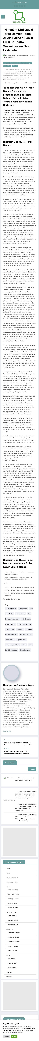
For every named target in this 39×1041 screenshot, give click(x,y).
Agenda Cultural (9, 63)
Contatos (9, 976)
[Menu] (3, 17)
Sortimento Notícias (13, 937)
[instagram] (22, 6)
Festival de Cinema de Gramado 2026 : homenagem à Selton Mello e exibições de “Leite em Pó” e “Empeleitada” (25, 807)
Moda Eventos (12, 958)
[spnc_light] (36, 17)
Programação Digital (12, 882)
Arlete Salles (16, 69)
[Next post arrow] (34, 752)
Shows (8, 868)
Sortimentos (9, 929)
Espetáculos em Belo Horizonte (10, 75)
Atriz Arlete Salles (24, 69)
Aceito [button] (14, 1036)
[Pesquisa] (33, 17)
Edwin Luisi (22, 73)
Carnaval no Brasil (13, 920)
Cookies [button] (6, 1036)
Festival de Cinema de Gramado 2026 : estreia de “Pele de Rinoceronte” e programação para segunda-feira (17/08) (25, 818)
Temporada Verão (13, 890)
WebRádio (9, 972)
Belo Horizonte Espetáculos (15, 71)
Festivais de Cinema (12, 877)
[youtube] (24, 6)
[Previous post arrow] (34, 742)
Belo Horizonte (20, 614)
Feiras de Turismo (13, 903)
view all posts (7, 731)
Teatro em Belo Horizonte (9, 79)
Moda (8, 955)
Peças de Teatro (11, 77)
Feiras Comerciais (13, 946)
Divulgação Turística (13, 899)
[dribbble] (19, 6)
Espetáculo (28, 73)
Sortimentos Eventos (13, 941)
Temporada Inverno (13, 894)
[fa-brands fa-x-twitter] (17, 6)
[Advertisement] (19, 842)
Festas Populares (11, 912)
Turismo (8, 886)
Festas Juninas (12, 915)
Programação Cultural (20, 77)
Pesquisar (32, 769)
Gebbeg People (12, 950)
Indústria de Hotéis (13, 908)
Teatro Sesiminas (20, 79)
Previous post (7, 740)
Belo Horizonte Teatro (13, 73)
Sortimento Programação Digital (15, 110)
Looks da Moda (12, 963)
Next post (6, 748)
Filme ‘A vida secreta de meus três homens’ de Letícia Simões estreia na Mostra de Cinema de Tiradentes (16, 753)
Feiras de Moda (12, 967)
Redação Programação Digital (12, 82)
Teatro (14, 65)
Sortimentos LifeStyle (14, 932)
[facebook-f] (14, 6)
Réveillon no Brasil (13, 924)
